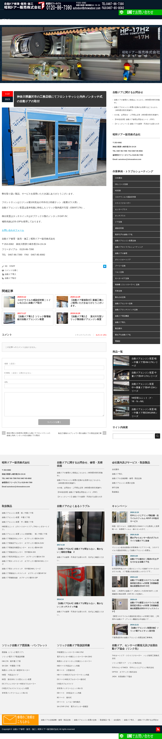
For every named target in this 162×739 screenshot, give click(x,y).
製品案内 (118, 328)
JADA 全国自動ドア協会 (122, 676)
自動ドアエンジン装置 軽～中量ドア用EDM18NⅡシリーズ (144, 413)
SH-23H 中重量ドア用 (11, 666)
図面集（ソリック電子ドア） (13, 652)
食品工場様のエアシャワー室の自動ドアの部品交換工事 (80, 433)
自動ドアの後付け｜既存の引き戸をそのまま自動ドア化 (144, 560)
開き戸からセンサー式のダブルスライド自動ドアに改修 (144, 539)
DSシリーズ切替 (121, 184)
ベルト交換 (119, 272)
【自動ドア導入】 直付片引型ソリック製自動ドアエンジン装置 (87, 317)
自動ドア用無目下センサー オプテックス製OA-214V (23, 543)
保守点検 (115, 487)
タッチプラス (120, 216)
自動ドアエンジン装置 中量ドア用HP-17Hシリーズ (144, 374)
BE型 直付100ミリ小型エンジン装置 (16, 679)
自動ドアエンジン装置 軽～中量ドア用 (18, 513)
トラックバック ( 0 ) (83, 335)
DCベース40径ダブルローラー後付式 (71, 679)
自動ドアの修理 (121, 253)
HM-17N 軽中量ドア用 (11, 661)
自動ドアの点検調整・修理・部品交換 (127, 478)
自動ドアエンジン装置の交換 (123, 483)
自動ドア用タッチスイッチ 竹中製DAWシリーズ (21, 569)
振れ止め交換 (120, 297)
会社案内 (115, 469)
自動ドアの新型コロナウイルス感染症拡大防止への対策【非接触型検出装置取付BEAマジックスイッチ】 (135, 607)
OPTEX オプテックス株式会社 (124, 672)
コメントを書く (11, 270)
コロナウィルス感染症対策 (125, 197)
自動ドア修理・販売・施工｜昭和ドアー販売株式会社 (36, 729)
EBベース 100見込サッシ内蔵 (69, 693)
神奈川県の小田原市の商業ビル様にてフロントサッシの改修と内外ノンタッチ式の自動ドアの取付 (28, 434)
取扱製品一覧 (105, 720)
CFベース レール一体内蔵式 (68, 702)
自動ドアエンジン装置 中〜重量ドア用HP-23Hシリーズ (144, 387)
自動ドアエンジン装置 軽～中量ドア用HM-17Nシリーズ (145, 362)
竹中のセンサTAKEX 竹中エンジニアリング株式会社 (133, 667)
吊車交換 (118, 291)
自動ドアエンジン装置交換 (125, 241)
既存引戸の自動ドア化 (123, 234)
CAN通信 (118, 178)
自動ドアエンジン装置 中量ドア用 (16, 517)
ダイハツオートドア (123, 259)
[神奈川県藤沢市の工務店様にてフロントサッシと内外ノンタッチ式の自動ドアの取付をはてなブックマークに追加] (104, 267)
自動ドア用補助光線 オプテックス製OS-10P (20, 578)
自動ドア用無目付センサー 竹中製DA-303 (19, 552)
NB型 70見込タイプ (10, 675)
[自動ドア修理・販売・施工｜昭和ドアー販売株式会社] (64, 8)
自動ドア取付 (10, 278)
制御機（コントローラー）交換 (127, 284)
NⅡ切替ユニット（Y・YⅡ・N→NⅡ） (142, 400)
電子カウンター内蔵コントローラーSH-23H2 (74, 657)
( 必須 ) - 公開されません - (18, 373)
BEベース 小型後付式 (66, 670)
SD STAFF (10, 266)
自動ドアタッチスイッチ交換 (126, 310)
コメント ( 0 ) (101, 335)
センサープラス (121, 209)
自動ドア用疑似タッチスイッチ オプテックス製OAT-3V (24, 573)
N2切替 (118, 190)
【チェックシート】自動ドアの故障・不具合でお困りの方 (136, 124)
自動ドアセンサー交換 (123, 303)
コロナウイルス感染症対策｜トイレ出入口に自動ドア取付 (34, 301)
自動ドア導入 (10, 274)
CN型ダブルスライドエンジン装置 (15, 688)
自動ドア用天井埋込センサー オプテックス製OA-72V (23, 557)
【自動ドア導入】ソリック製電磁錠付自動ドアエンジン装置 (34, 317)
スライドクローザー (123, 203)
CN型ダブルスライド (65, 684)
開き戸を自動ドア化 (123, 335)
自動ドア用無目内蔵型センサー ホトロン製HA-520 (22, 547)
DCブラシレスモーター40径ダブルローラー (19, 684)
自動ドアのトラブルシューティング (129, 247)
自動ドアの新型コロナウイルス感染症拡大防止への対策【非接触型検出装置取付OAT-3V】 (144, 583)
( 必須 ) (9, 364)
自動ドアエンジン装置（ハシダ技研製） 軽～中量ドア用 (24, 534)
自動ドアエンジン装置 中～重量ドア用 (17, 522)
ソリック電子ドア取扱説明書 (13, 657)
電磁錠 (117, 341)
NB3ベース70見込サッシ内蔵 (68, 666)
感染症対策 (119, 228)
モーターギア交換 (122, 278)
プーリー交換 (120, 266)
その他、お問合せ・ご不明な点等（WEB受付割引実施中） (137, 115)
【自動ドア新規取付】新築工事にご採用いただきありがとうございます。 (87, 303)
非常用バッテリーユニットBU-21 (15, 693)
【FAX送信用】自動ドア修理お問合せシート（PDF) (134, 119)
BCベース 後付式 (64, 697)
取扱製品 (115, 492)
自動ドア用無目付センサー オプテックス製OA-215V (23, 538)
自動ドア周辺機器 (122, 316)
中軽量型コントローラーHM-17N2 (70, 652)
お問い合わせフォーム (13, 230)
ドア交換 (118, 222)
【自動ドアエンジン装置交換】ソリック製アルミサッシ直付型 (144, 629)
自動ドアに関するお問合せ (148, 720)
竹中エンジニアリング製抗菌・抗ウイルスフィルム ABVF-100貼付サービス (144, 518)
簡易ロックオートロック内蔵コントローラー (74, 661)
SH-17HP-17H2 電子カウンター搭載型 (72, 706)
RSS (158, 729)
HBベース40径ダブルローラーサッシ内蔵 (73, 675)
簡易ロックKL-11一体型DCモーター (16, 670)
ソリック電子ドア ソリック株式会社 (127, 663)
